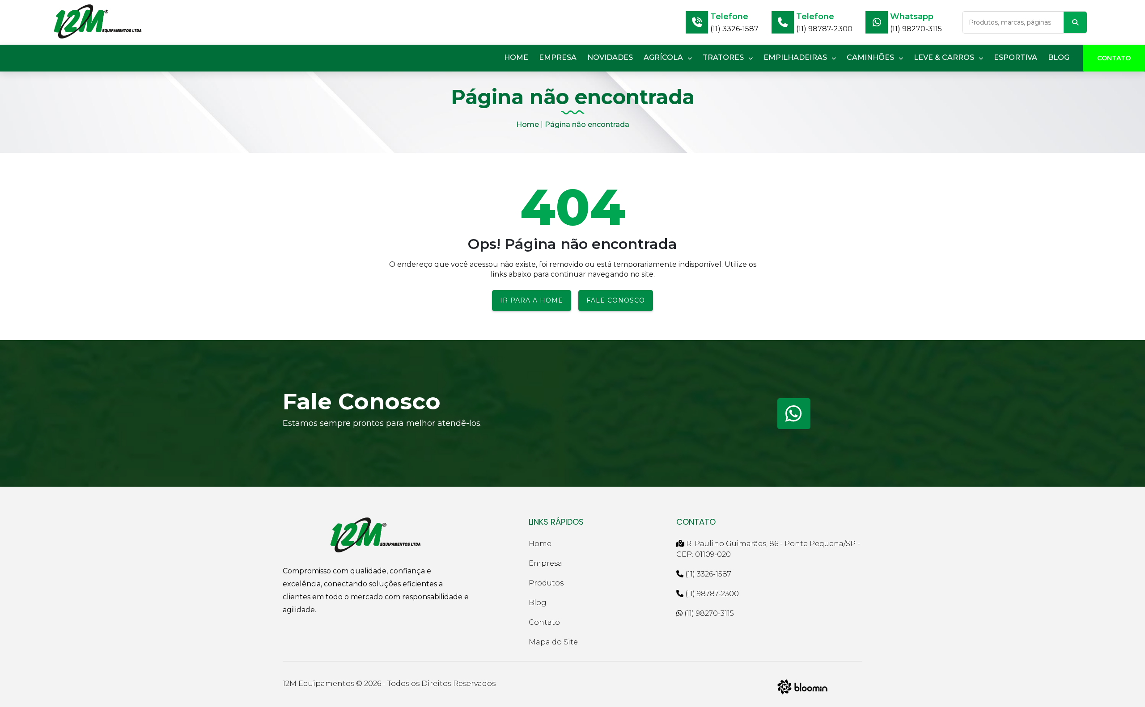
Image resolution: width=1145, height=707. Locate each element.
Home (527, 124)
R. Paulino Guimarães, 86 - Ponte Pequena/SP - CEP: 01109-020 (768, 549)
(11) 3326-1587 (734, 29)
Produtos (546, 583)
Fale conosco (615, 300)
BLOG (1058, 57)
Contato (1114, 58)
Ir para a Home (531, 300)
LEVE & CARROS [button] (945, 57)
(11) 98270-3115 (916, 29)
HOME (516, 57)
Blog (538, 602)
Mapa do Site (553, 642)
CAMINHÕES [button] (871, 57)
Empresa (545, 563)
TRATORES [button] (724, 57)
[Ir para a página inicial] (98, 22)
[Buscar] (1075, 22)
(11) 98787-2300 (824, 29)
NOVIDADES (610, 57)
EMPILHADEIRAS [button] (796, 57)
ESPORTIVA (1015, 57)
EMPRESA (558, 57)
